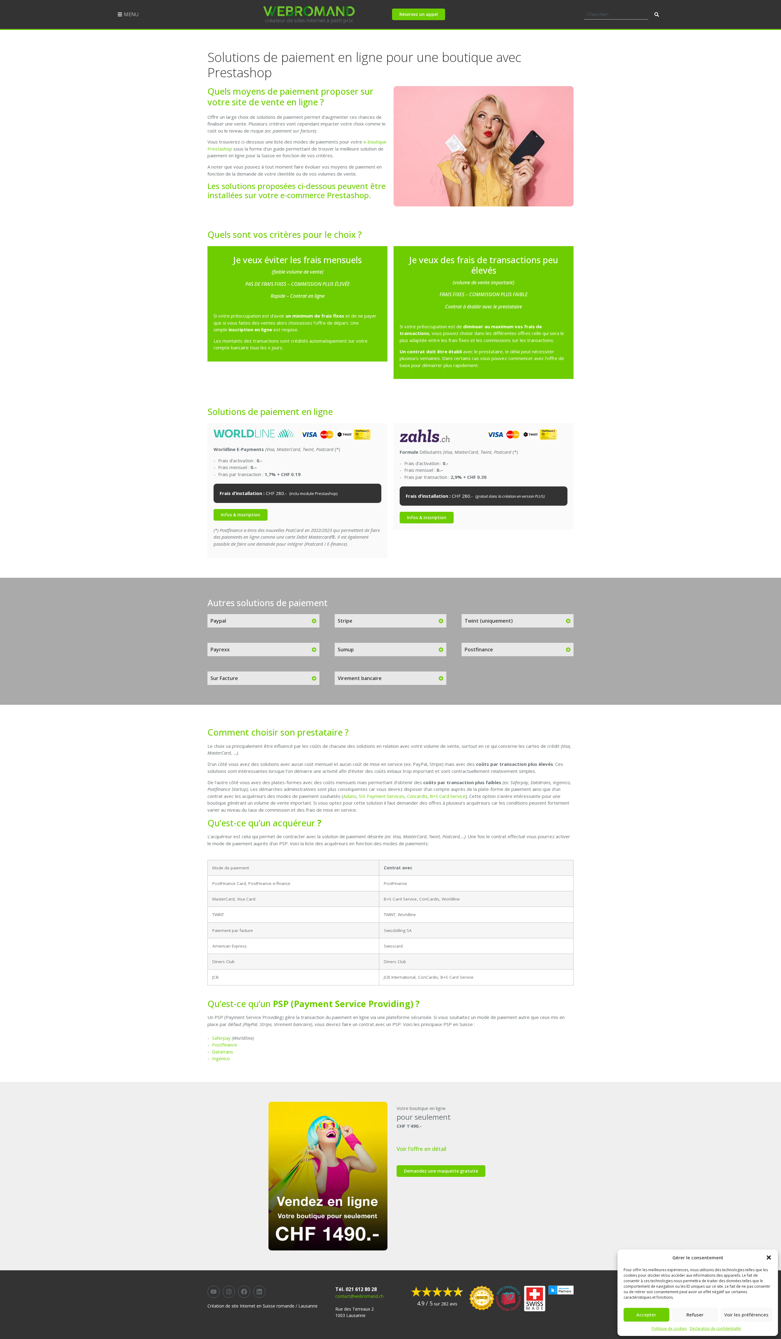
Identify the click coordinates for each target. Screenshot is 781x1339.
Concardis (417, 796)
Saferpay (221, 1038)
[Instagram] (229, 1292)
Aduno (349, 796)
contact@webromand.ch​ (359, 1296)
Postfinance (224, 1045)
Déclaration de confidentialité (715, 1328)
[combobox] (616, 14)
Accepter (646, 1315)
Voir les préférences (746, 1315)
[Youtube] (213, 1292)
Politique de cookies (669, 1328)
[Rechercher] (656, 14)
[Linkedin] (259, 1292)
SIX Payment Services (382, 796)
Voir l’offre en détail (421, 1148)
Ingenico (221, 1058)
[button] (769, 1257)
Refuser (695, 1315)
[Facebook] (244, 1292)
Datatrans (222, 1052)
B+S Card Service (448, 796)
